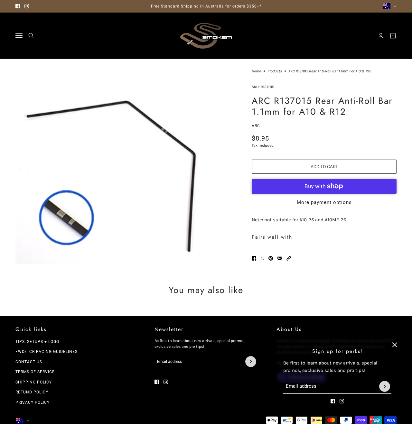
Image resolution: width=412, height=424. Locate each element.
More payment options (324, 202)
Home (256, 71)
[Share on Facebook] (254, 258)
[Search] (31, 35)
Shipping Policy (33, 382)
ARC (256, 126)
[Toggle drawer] (19, 35)
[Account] (380, 35)
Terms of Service (35, 372)
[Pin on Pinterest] (270, 258)
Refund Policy (31, 392)
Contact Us (28, 362)
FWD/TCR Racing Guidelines (46, 351)
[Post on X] (262, 258)
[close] (394, 345)
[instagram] (26, 6)
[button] (288, 258)
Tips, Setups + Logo (37, 341)
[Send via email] (279, 258)
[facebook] (17, 6)
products (274, 71)
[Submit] (384, 386)
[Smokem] (206, 36)
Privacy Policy (32, 402)
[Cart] (393, 35)
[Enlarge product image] (113, 166)
